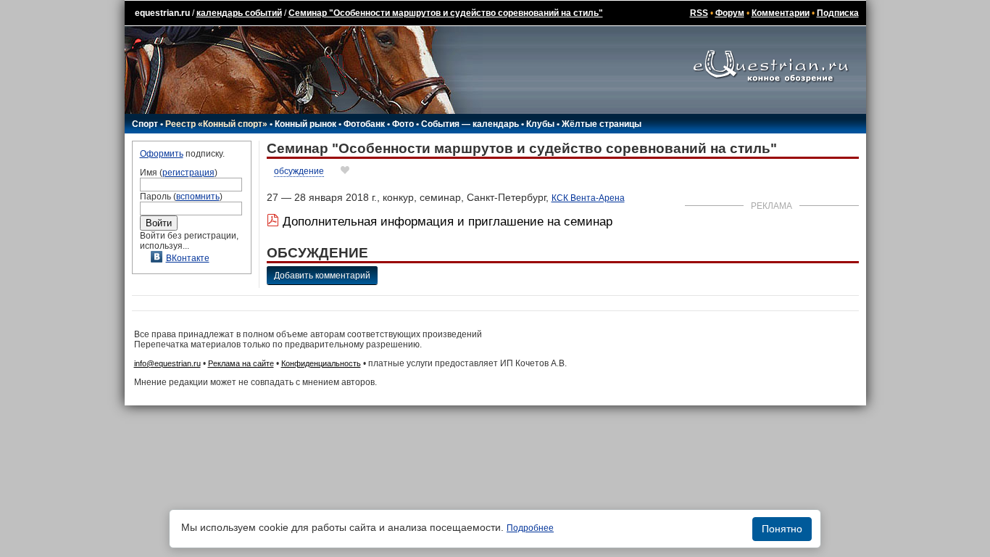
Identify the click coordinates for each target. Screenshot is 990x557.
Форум (729, 13)
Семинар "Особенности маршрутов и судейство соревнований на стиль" (445, 13)
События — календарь (470, 124)
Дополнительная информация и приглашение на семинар (447, 221)
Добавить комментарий (322, 276)
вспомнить (198, 196)
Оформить (161, 154)
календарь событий (239, 13)
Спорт (145, 124)
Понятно (782, 529)
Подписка (838, 13)
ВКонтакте (187, 258)
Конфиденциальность (321, 363)
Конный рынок (305, 124)
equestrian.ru (162, 13)
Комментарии (781, 13)
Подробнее (530, 528)
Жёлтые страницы (601, 124)
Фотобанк (364, 124)
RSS (699, 13)
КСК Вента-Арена (588, 198)
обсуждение (299, 171)
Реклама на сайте (241, 363)
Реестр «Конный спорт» (216, 124)
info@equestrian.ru (167, 363)
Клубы (540, 124)
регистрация (188, 173)
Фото (403, 124)
